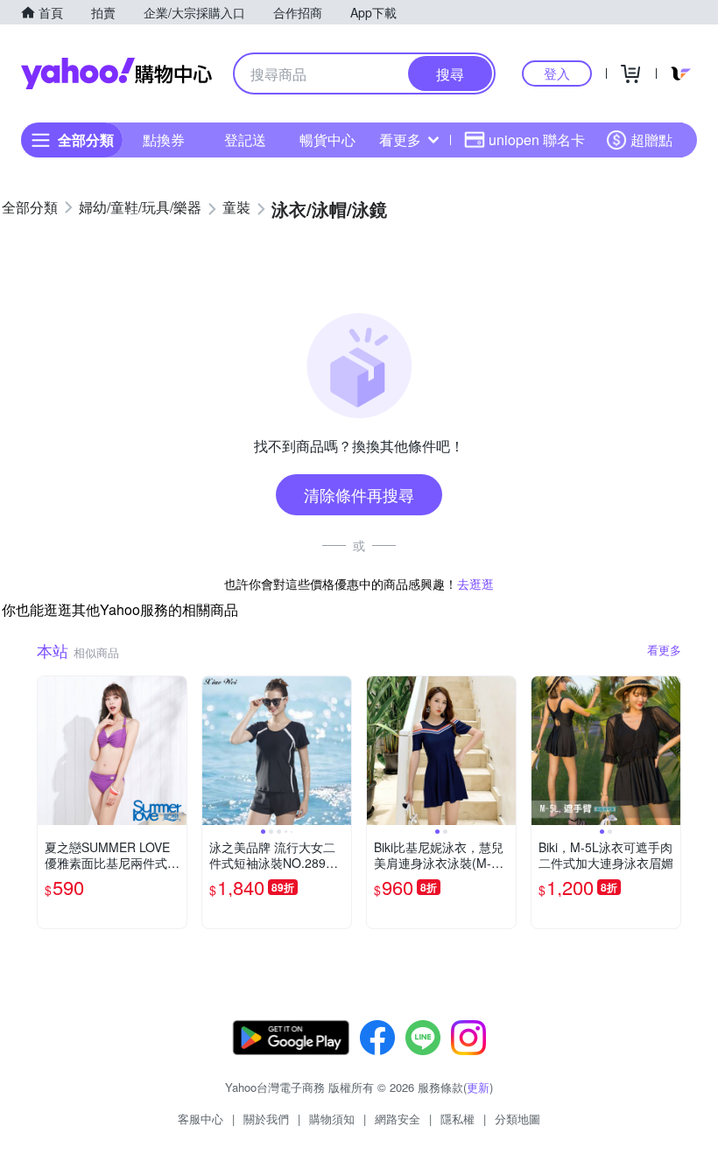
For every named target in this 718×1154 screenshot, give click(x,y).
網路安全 (397, 1118)
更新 (478, 1087)
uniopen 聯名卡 (537, 139)
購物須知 (332, 1118)
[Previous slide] (213, 751)
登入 (557, 73)
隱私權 (457, 1118)
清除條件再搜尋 (359, 494)
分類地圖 (517, 1118)
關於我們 (266, 1118)
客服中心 (200, 1118)
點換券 (164, 139)
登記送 (245, 139)
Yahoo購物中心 (116, 73)
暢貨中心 (327, 139)
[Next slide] (339, 751)
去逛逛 (475, 583)
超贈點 (651, 139)
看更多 (400, 139)
